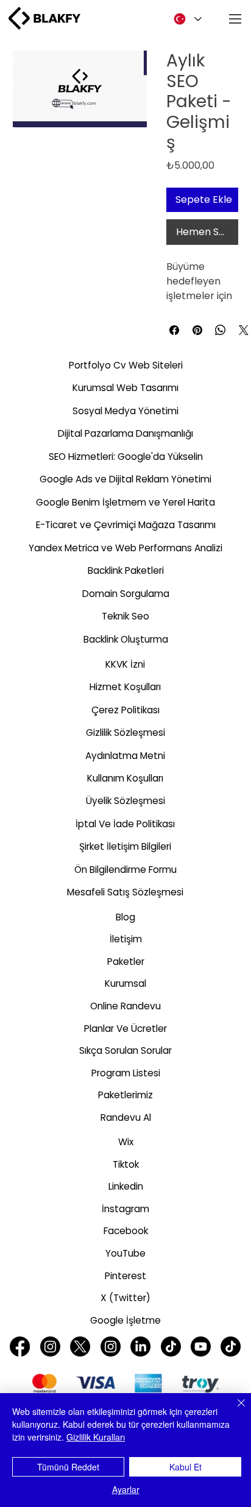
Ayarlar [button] (126, 1489)
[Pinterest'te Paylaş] (197, 330)
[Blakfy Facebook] (20, 1346)
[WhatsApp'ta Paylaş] (220, 330)
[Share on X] (243, 330)
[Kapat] (234, 1410)
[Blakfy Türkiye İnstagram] (50, 1346)
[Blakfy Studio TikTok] (171, 1346)
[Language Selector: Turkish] (185, 19)
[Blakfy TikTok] (231, 1346)
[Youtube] (201, 1346)
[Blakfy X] (80, 1346)
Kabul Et (185, 1467)
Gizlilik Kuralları (95, 1437)
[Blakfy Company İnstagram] (111, 1346)
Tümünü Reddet (68, 1467)
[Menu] (236, 19)
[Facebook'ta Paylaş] (174, 330)
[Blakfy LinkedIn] (140, 1346)
